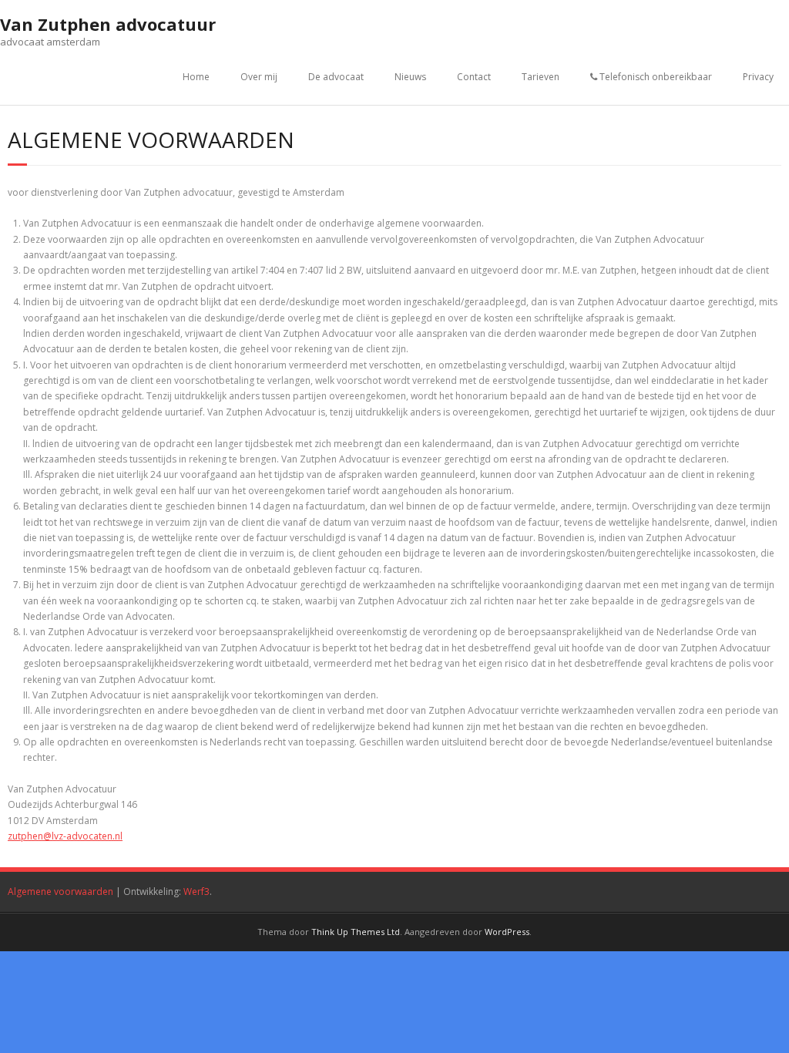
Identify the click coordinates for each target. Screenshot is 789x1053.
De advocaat (336, 76)
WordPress (507, 931)
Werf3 (196, 891)
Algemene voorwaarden (60, 891)
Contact (474, 76)
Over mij (258, 76)
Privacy (758, 76)
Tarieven (540, 76)
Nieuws (410, 76)
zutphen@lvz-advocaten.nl (65, 836)
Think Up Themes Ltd (355, 931)
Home (196, 76)
